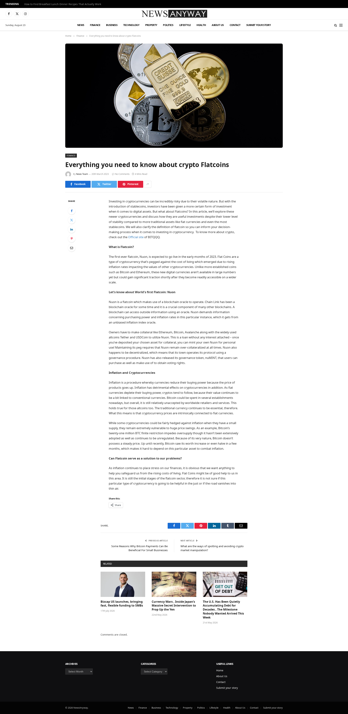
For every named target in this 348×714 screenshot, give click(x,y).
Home (219, 670)
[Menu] (341, 25)
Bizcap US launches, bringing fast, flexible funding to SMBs (122, 604)
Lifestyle (185, 25)
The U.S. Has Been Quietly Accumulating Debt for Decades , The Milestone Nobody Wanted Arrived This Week (223, 609)
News (80, 25)
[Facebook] (71, 210)
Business (111, 25)
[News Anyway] (174, 13)
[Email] (71, 247)
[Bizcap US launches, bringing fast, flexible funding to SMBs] (123, 584)
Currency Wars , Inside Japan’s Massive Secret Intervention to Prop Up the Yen (174, 606)
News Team (82, 174)
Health (201, 25)
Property (151, 25)
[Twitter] (71, 220)
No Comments (122, 174)
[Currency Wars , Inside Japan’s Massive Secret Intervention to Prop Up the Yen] (174, 584)
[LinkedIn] (71, 229)
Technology (131, 25)
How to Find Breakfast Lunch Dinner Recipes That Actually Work (62, 4)
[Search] (336, 25)
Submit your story (258, 25)
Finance (95, 25)
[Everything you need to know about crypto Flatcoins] (174, 96)
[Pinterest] (71, 238)
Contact (235, 25)
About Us (218, 25)
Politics (168, 25)
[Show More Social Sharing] (147, 184)
